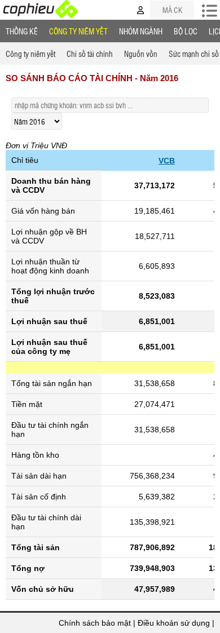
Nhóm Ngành (140, 31)
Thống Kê (22, 31)
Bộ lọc (185, 31)
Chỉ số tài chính (90, 53)
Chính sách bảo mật (95, 622)
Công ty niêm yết (78, 31)
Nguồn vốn (140, 53)
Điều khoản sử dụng (174, 622)
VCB (167, 160)
